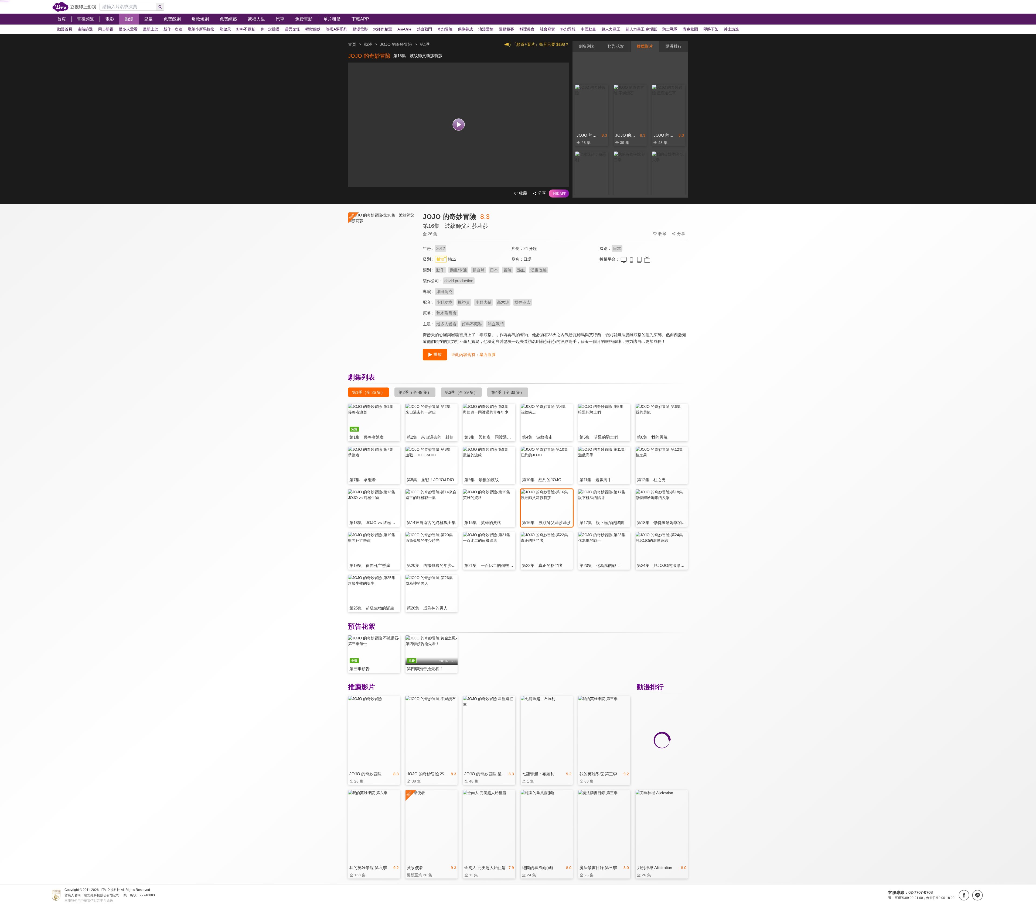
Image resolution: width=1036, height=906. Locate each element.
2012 (440, 248)
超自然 (478, 270)
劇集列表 (587, 46)
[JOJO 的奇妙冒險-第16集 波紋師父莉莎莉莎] (382, 260)
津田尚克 (444, 291)
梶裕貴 (464, 302)
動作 (440, 270)
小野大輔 (483, 302)
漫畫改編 (538, 270)
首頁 (352, 44)
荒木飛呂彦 (446, 313)
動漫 (368, 44)
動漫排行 (674, 46)
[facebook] (964, 895)
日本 (617, 248)
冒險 (507, 270)
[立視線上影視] (74, 7)
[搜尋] (160, 7)
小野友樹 (444, 302)
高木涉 (503, 302)
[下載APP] (559, 194)
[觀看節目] (458, 125)
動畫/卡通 (458, 270)
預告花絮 (616, 46)
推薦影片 (645, 46)
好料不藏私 (472, 324)
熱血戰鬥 (496, 324)
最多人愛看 (446, 324)
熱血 (521, 270)
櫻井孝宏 (522, 302)
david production (458, 280)
